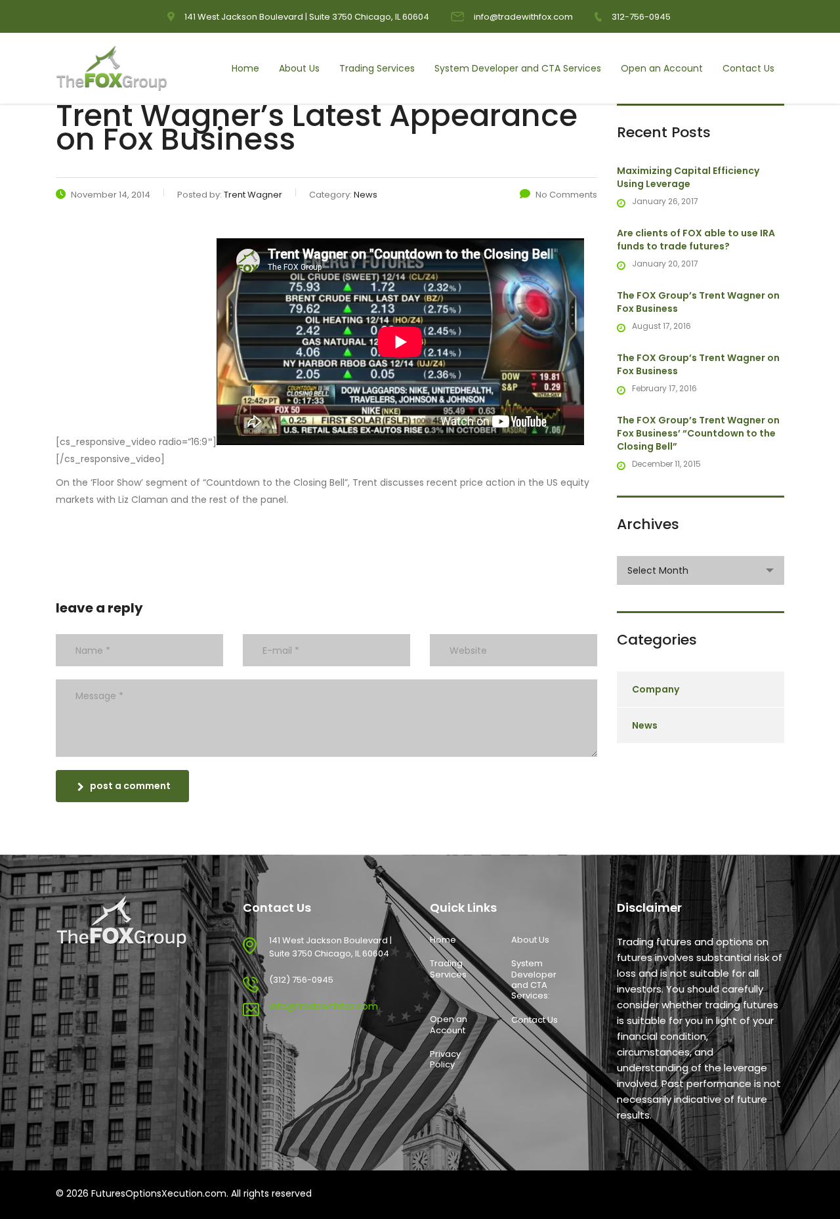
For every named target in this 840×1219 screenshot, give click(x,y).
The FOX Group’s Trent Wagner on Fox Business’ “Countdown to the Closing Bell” (698, 433)
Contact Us (748, 68)
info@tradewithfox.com (523, 17)
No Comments (566, 194)
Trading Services (377, 68)
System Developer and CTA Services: (533, 979)
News (645, 725)
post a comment (130, 785)
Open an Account (662, 68)
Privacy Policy (445, 1060)
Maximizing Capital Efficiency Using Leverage (688, 177)
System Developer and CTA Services (517, 68)
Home (245, 68)
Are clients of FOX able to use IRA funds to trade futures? (696, 239)
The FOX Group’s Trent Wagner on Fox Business (698, 302)
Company (655, 689)
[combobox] (700, 570)
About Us (299, 68)
